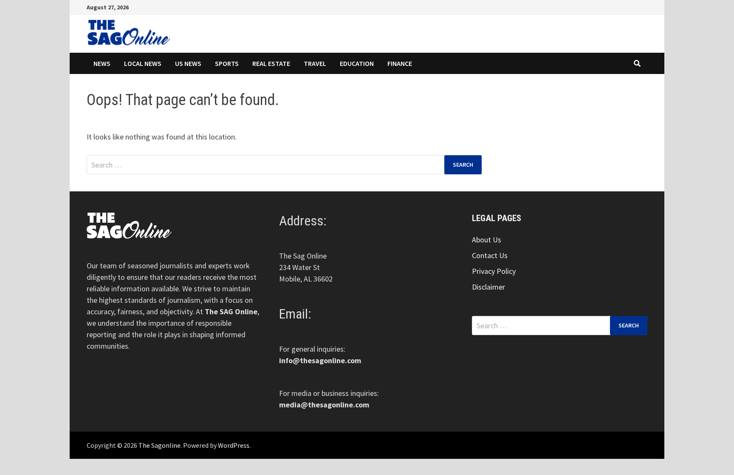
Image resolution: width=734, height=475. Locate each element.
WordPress (233, 445)
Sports (227, 63)
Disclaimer (488, 287)
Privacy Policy (494, 271)
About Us (486, 240)
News (101, 63)
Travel (315, 63)
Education (357, 63)
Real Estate (271, 63)
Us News (188, 63)
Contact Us (490, 255)
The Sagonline (159, 445)
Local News (142, 63)
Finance (399, 63)
